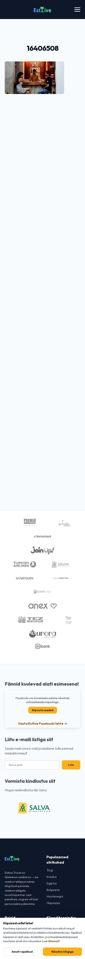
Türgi (49, 870)
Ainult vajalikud (22, 951)
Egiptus (51, 883)
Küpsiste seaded (42, 710)
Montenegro (54, 896)
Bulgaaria (53, 890)
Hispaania (53, 903)
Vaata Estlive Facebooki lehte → (42, 723)
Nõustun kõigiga (62, 951)
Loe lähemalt (51, 941)
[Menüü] (77, 10)
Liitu (71, 764)
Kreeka (51, 877)
